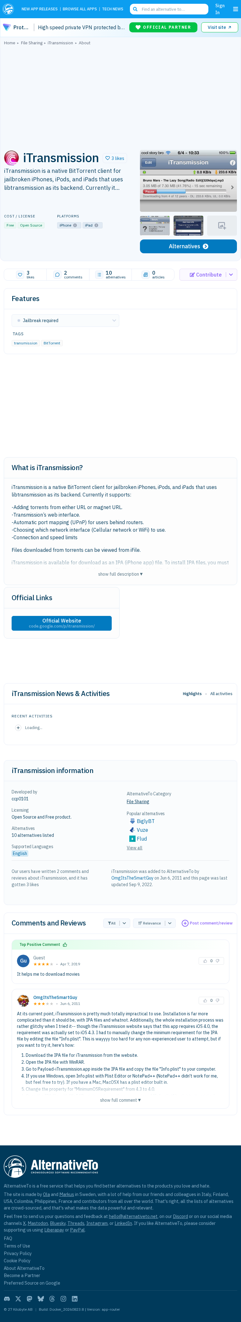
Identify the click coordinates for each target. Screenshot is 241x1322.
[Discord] (7, 1299)
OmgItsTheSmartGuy (132, 878)
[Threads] (52, 1299)
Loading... (33, 727)
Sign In (220, 9)
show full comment (120, 1100)
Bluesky (58, 1223)
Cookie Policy (17, 1261)
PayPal (77, 1230)
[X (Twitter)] (18, 1299)
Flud (142, 839)
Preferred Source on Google (32, 1283)
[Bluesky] (41, 1299)
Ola (46, 1194)
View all (134, 848)
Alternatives (184, 246)
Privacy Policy (18, 1253)
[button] (115, 158)
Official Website (62, 623)
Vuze (142, 830)
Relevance (152, 923)
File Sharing (138, 801)
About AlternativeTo (24, 1268)
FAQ (8, 1238)
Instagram (97, 1223)
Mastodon (38, 1223)
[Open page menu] (235, 9)
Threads (75, 1223)
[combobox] (169, 9)
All (113, 923)
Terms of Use (17, 1246)
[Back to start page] (10, 9)
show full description (120, 574)
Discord (180, 1216)
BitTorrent (52, 343)
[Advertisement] (120, 96)
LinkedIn (123, 1223)
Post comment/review (211, 923)
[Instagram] (63, 1299)
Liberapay (54, 1230)
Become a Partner (22, 1275)
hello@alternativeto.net (133, 1216)
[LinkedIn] (75, 1299)
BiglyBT (146, 821)
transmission (25, 343)
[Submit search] (135, 9)
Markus (66, 1194)
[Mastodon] (29, 1299)
